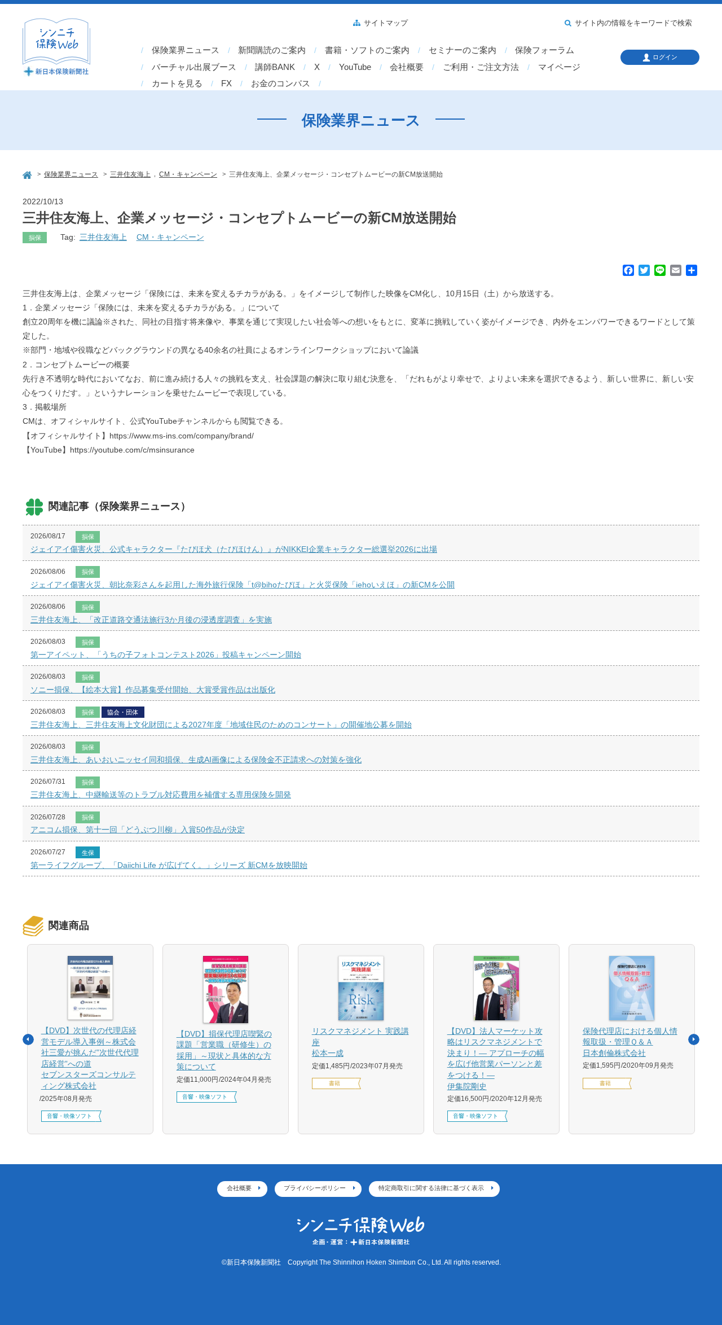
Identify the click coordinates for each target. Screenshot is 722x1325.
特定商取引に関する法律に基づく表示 (431, 1187)
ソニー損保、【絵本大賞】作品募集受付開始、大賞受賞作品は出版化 (152, 689)
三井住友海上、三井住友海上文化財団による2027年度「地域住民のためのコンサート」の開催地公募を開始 (221, 724)
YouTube (355, 67)
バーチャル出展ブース (194, 67)
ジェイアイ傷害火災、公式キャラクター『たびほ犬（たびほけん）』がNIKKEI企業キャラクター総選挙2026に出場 (233, 549)
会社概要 (407, 67)
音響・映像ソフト (69, 1116)
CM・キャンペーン (170, 237)
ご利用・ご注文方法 (481, 67)
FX (226, 83)
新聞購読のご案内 (272, 50)
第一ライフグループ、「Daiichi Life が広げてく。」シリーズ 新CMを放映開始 (168, 865)
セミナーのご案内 (462, 50)
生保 (88, 852)
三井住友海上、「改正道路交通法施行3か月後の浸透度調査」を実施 (151, 619)
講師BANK (275, 67)
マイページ (559, 67)
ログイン (665, 57)
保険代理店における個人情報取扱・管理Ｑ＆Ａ (630, 1042)
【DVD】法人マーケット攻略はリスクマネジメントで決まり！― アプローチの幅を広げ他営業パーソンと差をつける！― (495, 1058)
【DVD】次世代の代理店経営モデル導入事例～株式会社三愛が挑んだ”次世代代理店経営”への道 (90, 1058)
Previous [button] (28, 1039)
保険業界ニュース (185, 50)
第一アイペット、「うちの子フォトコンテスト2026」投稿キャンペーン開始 (165, 654)
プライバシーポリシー (315, 1187)
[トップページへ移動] (28, 173)
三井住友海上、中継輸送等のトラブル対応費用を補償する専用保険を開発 (160, 794)
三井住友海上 (103, 237)
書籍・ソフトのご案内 (367, 50)
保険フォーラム (544, 50)
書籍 (334, 1083)
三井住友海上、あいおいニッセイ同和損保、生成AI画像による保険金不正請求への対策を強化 (196, 759)
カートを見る (177, 83)
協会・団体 (122, 712)
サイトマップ (386, 23)
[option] (90, 1039)
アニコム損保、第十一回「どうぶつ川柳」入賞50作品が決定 (137, 829)
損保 (35, 237)
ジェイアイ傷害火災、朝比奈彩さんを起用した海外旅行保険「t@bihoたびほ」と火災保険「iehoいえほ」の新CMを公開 (242, 584)
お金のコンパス (280, 83)
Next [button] (693, 1039)
